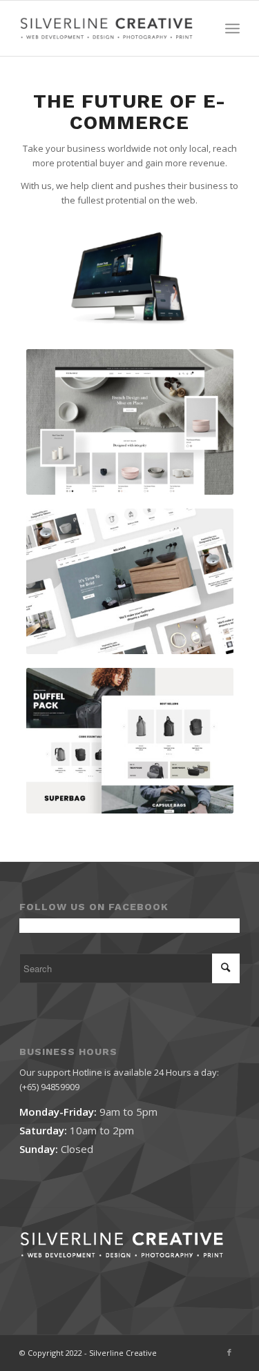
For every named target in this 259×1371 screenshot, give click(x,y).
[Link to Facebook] (229, 1352)
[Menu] (232, 28)
